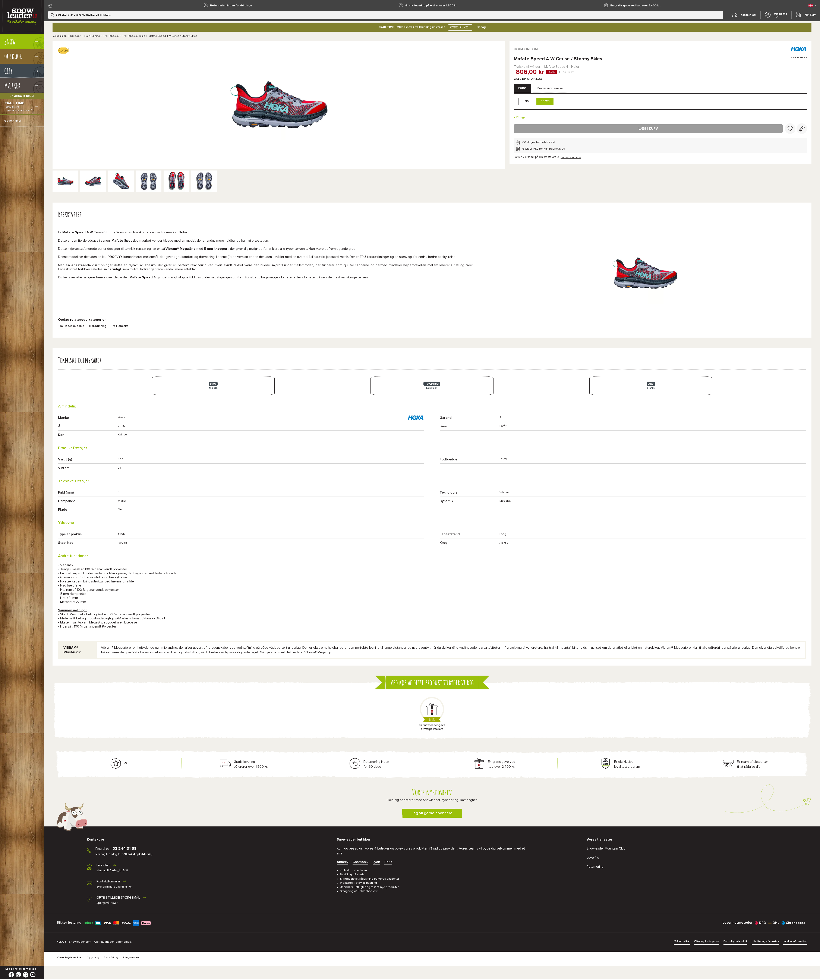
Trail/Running (92, 36)
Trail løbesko (111, 36)
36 (527, 101)
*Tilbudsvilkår (682, 941)
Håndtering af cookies (765, 941)
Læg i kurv (648, 128)
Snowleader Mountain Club (606, 848)
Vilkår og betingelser (706, 941)
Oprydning (93, 957)
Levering (593, 857)
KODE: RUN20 (459, 27)
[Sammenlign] (802, 128)
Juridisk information (795, 941)
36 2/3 (545, 101)
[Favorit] (790, 128)
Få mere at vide (571, 157)
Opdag (481, 27)
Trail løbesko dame (133, 36)
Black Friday (111, 957)
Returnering (595, 866)
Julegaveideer (131, 957)
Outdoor (75, 36)
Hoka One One (526, 49)
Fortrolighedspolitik (735, 941)
